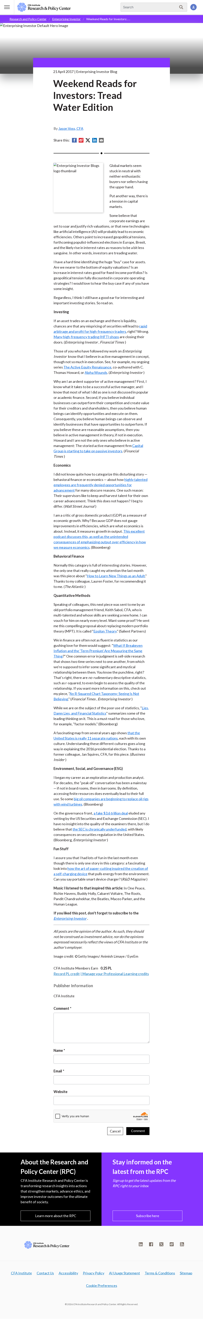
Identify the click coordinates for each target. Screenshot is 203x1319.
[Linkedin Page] (141, 1244)
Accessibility (68, 1273)
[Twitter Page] (161, 1244)
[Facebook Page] (151, 1244)
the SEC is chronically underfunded (99, 829)
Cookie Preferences (101, 1285)
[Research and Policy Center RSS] (182, 1244)
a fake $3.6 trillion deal (111, 813)
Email (58, 1071)
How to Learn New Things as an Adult (116, 576)
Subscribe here (147, 1216)
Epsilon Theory (105, 631)
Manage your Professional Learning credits (115, 974)
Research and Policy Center (28, 19)
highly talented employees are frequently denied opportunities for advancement (100, 484)
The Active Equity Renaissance (87, 367)
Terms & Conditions (160, 1273)
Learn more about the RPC (55, 1216)
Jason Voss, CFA (70, 128)
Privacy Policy (93, 1273)
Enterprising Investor (66, 19)
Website (60, 1091)
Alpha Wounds (96, 372)
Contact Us (45, 1273)
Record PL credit (67, 974)
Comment (61, 1008)
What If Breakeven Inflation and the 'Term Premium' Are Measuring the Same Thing (98, 650)
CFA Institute (21, 1273)
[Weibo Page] (172, 1244)
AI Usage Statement (124, 1273)
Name (58, 1050)
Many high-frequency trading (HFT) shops (86, 337)
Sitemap (186, 1273)
